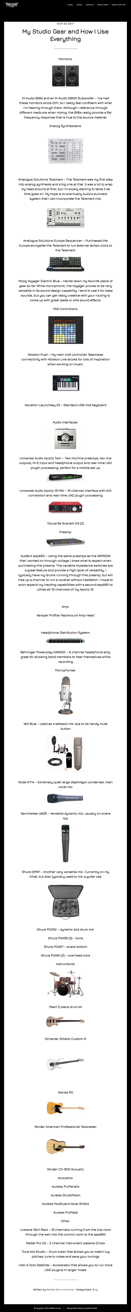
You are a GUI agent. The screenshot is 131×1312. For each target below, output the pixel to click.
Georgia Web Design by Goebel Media (82, 1308)
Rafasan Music (27, 5)
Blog (95, 1289)
